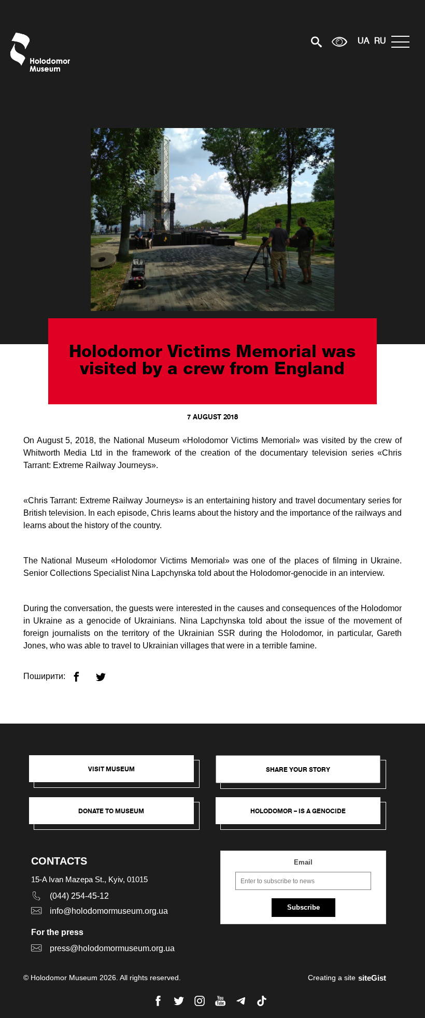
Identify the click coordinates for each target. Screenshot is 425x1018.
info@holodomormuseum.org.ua (109, 911)
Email (303, 862)
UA (363, 41)
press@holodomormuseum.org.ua (112, 948)
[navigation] (403, 42)
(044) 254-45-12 (79, 896)
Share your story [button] (298, 769)
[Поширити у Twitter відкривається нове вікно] (107, 672)
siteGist (372, 977)
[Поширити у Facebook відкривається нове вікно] (82, 672)
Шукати (280, 42)
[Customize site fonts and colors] (339, 42)
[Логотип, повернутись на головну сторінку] (42, 52)
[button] (117, 774)
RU (380, 41)
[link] (117, 816)
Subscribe (303, 907)
